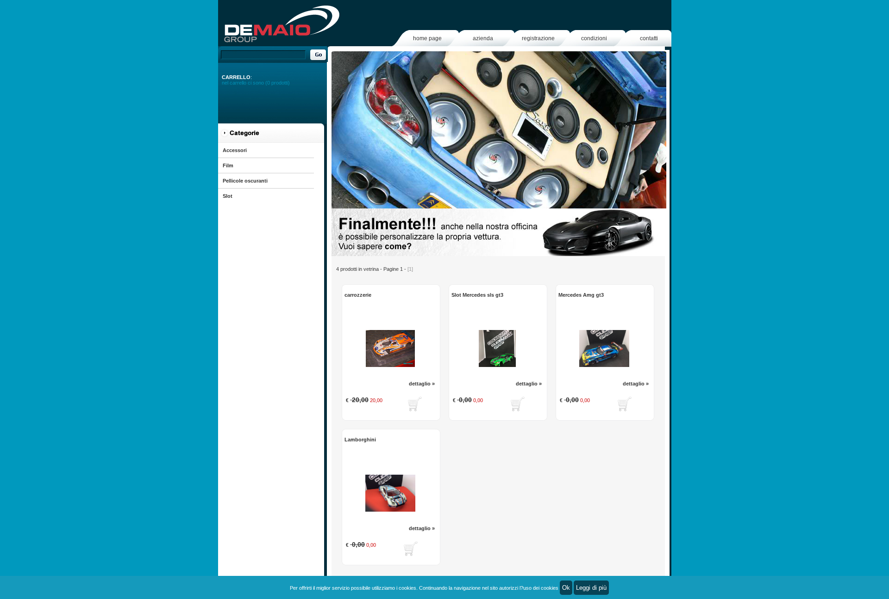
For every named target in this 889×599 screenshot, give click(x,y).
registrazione (538, 38)
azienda (483, 38)
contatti (649, 38)
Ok (566, 587)
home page (427, 38)
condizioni (594, 38)
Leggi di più (591, 587)
